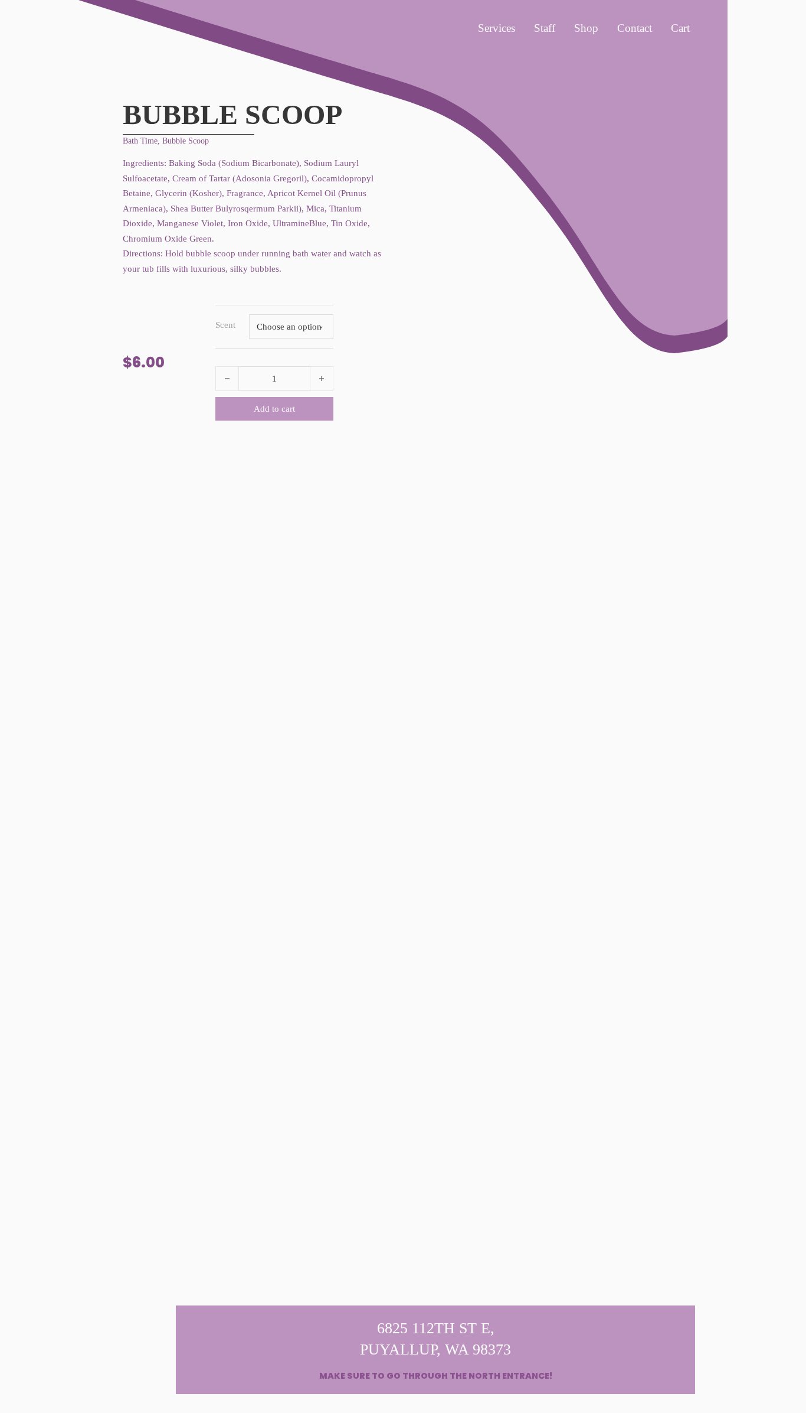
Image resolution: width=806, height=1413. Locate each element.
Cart (680, 28)
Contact (634, 28)
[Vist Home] (127, 48)
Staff (544, 28)
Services (496, 28)
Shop (586, 28)
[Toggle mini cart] (689, 167)
